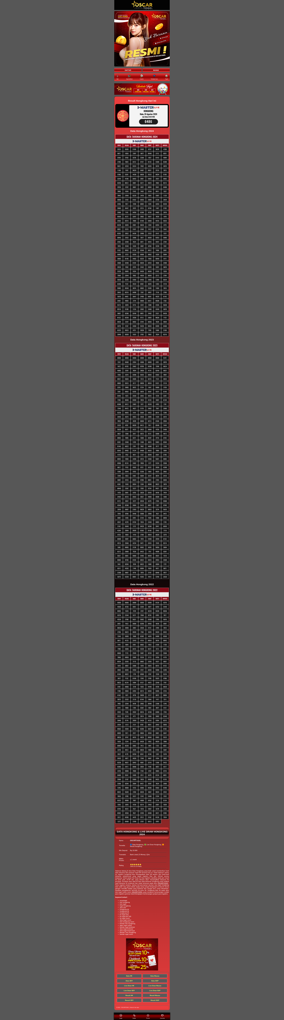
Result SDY (129, 1000)
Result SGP (155, 1000)
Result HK (129, 995)
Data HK (129, 976)
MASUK (156, 70)
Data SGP (154, 981)
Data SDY (129, 981)
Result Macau (155, 995)
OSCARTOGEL (163, 883)
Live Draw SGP (154, 990)
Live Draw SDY (129, 990)
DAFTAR (128, 70)
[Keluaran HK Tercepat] (142, 89)
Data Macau (154, 976)
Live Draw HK (129, 986)
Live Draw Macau (154, 986)
